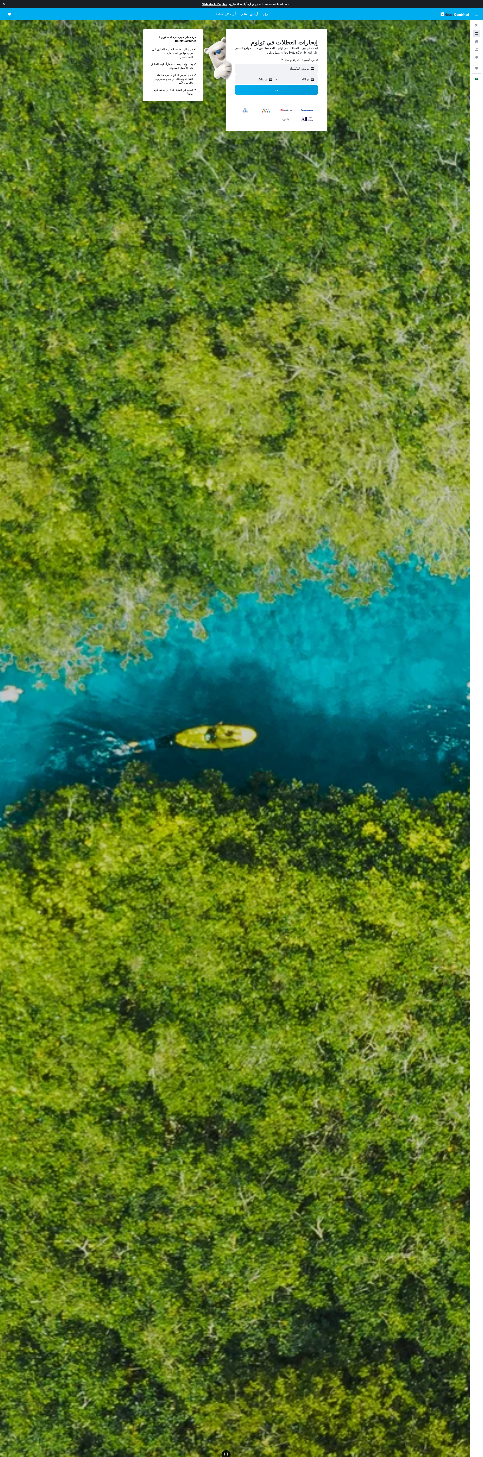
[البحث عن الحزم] (476, 49)
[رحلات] (476, 68)
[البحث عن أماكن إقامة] (476, 33)
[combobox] (299, 60)
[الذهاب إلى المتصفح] (476, 57)
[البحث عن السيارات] (476, 41)
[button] (4, 4)
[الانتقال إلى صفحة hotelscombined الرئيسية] (454, 14)
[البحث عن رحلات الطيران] (476, 25)
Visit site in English (214, 4)
